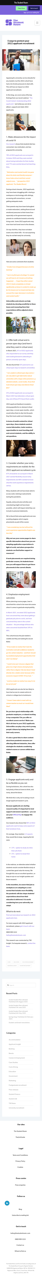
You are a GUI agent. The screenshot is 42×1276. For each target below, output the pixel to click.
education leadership (27, 962)
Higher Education (12, 965)
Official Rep (17, 815)
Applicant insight (15, 1044)
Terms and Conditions (20, 1155)
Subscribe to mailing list (20, 1215)
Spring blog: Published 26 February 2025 (21, 1018)
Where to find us (20, 1251)
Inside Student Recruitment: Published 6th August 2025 (18, 1001)
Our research (10, 144)
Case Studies (13, 1062)
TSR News (12, 1103)
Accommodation (14, 1040)
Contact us (20, 1245)
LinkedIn (7, 1203)
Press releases (13, 1090)
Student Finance (14, 1094)
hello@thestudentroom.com (16, 935)
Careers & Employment (17, 1058)
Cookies (20, 1167)
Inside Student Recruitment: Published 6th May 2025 (18, 1012)
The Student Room (20, 1131)
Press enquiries (20, 1185)
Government (13, 1076)
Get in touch (34, 8)
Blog (20, 1209)
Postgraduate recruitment (18, 1085)
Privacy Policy (20, 1161)
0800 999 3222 (20, 1239)
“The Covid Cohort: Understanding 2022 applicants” (19, 101)
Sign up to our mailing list (31, 12)
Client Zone (21, 8)
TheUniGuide (20, 1137)
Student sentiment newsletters (19, 1022)
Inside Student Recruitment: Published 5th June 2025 (18, 1006)
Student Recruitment (25, 965)
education (16, 962)
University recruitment (16, 1108)
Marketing (12, 1081)
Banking (11, 1049)
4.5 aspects (29, 834)
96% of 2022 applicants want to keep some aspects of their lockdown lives (20, 826)
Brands (11, 1053)
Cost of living (13, 1067)
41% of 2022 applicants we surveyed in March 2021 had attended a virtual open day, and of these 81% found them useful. (20, 396)
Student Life (13, 1099)
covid (8, 962)
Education (12, 1071)
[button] (37, 22)
